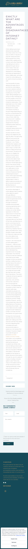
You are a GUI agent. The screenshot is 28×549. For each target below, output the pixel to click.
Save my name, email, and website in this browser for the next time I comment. (14, 438)
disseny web (12, 43)
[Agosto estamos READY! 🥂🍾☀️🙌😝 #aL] (14, 515)
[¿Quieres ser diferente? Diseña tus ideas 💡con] (14, 495)
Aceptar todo (14, 538)
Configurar (14, 545)
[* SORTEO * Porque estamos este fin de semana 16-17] (14, 509)
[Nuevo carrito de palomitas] (14, 508)
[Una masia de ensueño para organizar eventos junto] (14, 521)
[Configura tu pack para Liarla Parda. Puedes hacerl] (14, 526)
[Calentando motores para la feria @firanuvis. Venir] (14, 511)
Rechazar (14, 542)
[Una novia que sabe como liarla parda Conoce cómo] (14, 524)
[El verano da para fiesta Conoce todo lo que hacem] (14, 523)
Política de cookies (20, 535)
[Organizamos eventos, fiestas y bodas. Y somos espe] (14, 517)
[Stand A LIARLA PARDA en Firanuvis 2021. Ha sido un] (14, 496)
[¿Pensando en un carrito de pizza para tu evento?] (14, 519)
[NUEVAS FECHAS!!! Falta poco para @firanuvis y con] (14, 513)
